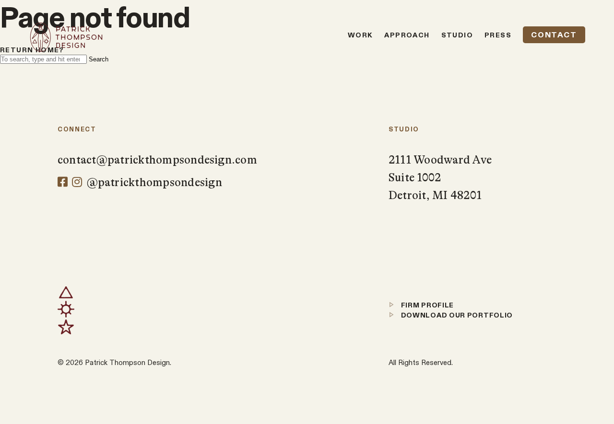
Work (360, 35)
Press (497, 35)
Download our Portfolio (456, 315)
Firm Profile (426, 305)
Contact (554, 34)
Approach (406, 35)
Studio (457, 35)
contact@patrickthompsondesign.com (157, 159)
